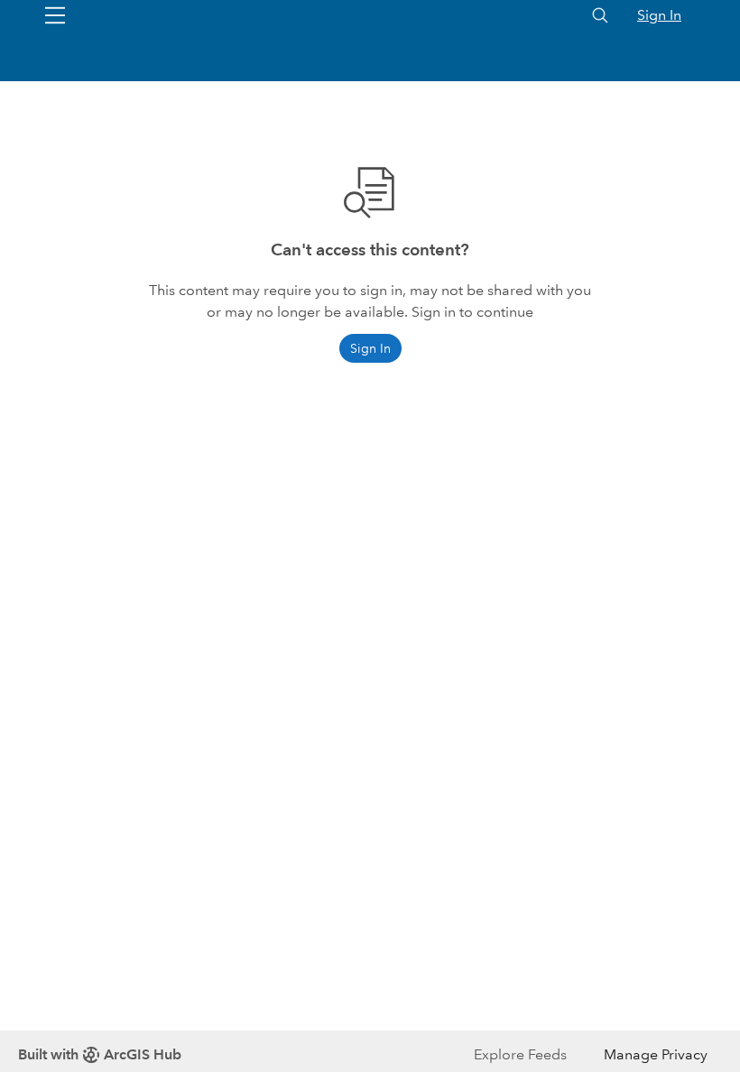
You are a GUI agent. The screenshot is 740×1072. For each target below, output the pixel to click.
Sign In (659, 14)
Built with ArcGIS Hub (99, 1054)
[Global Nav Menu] (55, 15)
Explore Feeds (520, 1054)
